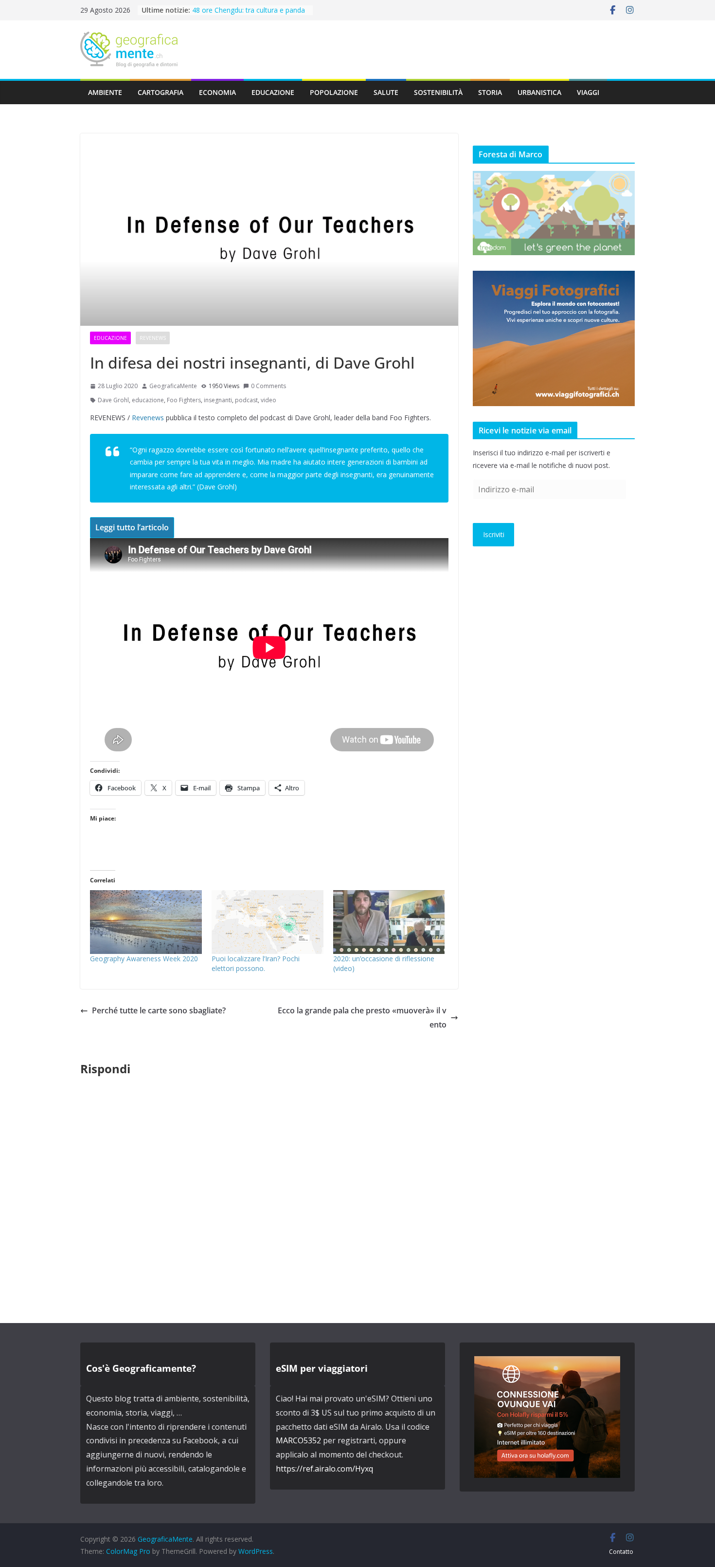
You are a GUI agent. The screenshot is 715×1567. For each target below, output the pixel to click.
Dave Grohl (113, 400)
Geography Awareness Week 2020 (144, 958)
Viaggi (588, 92)
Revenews (153, 338)
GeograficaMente (173, 386)
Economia (217, 92)
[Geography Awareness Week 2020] (146, 922)
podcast (246, 400)
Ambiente (105, 92)
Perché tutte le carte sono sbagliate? (159, 1010)
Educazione (272, 92)
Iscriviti (493, 534)
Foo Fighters (184, 400)
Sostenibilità (438, 92)
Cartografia (160, 92)
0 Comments (268, 386)
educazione (148, 400)
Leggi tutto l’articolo (132, 527)
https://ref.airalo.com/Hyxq (324, 1468)
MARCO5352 (298, 1440)
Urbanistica (539, 92)
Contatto (621, 1552)
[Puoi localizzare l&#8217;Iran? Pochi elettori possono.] (267, 922)
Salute (386, 92)
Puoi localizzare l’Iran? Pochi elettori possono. (256, 963)
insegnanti (218, 400)
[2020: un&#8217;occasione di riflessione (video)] (389, 922)
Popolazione (334, 92)
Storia (490, 92)
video (268, 400)
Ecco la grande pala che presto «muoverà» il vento (362, 1017)
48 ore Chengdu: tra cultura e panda (248, 10)
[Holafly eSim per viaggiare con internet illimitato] (547, 1363)
